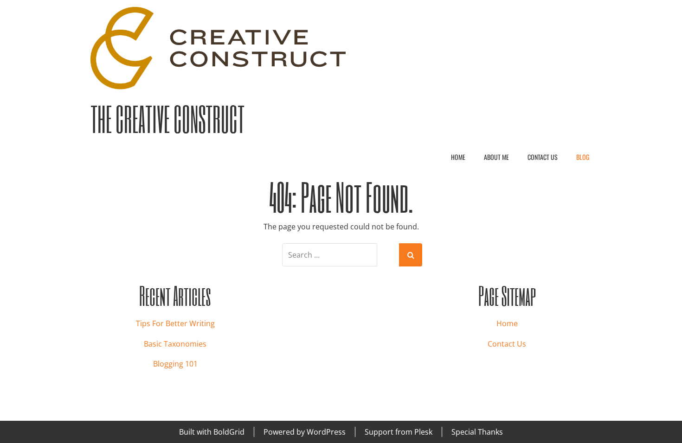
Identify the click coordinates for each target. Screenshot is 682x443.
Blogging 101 (175, 364)
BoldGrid (228, 432)
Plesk (423, 432)
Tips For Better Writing (175, 323)
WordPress (326, 432)
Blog (582, 157)
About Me (496, 157)
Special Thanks (477, 432)
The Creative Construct (167, 119)
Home (458, 157)
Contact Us (543, 157)
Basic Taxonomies (175, 344)
